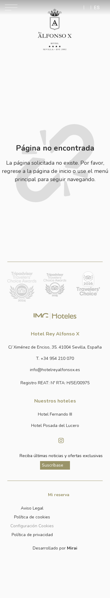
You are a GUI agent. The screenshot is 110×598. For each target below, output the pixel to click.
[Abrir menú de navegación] (11, 7)
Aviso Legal (32, 508)
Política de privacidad (32, 535)
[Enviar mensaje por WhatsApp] (80, 7)
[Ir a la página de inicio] (54, 30)
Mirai (72, 548)
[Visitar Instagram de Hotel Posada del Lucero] (61, 441)
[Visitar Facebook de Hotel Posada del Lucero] (49, 441)
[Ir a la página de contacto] (87, 7)
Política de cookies (32, 517)
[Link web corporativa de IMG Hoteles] (55, 316)
